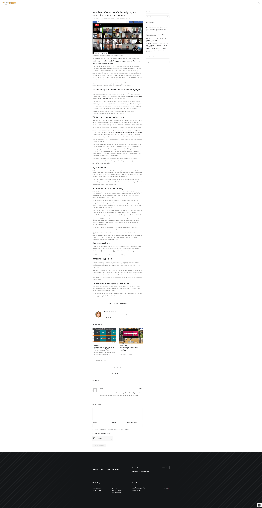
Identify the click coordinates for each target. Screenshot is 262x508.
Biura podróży (212, 2)
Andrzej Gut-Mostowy (114, 303)
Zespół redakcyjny (116, 492)
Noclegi (225, 2)
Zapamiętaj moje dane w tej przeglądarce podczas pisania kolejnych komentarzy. (112, 429)
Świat (235, 2)
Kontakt (114, 487)
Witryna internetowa (132, 422)
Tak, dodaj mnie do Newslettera (102, 433)
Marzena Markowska (125, 18)
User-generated (110, 18)
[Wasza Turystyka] (9, 3)
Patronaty (114, 488)
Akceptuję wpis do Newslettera (141, 471)
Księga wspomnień (203, 2)
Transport (219, 2)
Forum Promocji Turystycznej (139, 488)
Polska (230, 2)
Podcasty (240, 2)
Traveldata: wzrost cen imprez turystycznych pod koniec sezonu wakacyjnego (129, 349)
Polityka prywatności (117, 490)
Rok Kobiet (246, 2)
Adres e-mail (113, 422)
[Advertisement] (157, 77)
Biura (104, 18)
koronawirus (123, 303)
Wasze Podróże (254, 2)
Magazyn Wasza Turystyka (138, 487)
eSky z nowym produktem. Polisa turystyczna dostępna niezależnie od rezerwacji (104, 349)
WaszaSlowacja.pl (136, 490)
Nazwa (95, 422)
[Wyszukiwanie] (259, 3)
